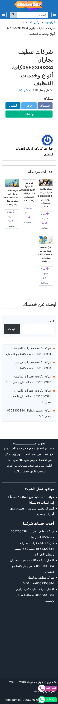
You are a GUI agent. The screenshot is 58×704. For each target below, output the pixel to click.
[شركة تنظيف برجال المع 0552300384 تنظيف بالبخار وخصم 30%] (12, 183)
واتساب (27, 115)
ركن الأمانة (32, 22)
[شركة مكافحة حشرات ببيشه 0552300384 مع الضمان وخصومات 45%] (46, 182)
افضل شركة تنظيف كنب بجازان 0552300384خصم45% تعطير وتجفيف (35, 594)
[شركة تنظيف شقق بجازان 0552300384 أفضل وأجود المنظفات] (46, 240)
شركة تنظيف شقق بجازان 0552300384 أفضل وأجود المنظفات (45, 254)
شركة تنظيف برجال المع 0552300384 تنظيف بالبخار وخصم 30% (11, 197)
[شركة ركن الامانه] (29, 5)
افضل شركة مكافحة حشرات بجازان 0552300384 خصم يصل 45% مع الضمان (32, 566)
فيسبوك (44, 106)
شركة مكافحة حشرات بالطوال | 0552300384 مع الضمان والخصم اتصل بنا (31, 396)
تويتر (28, 106)
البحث (50, 321)
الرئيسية (50, 22)
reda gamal (12, 699)
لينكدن (11, 106)
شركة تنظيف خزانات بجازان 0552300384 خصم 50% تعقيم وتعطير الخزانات (34, 548)
